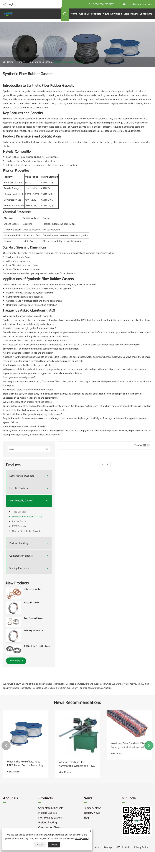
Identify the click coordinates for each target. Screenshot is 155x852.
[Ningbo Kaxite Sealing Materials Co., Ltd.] (8, 14)
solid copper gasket (32, 589)
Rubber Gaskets (20, 521)
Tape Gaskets (19, 512)
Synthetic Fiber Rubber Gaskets (68, 62)
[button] (6, 745)
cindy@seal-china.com (139, 4)
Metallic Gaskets (18, 488)
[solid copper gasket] (13, 593)
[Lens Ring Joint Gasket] (13, 622)
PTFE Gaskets (19, 526)
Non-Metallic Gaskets (39, 62)
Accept (54, 845)
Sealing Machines (19, 568)
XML (127, 847)
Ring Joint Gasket (31, 602)
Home (74, 14)
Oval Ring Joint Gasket (33, 630)
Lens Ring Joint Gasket (33, 618)
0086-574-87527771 (103, 4)
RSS (118, 847)
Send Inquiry (131, 14)
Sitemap (108, 847)
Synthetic (34, 86)
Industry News (92, 813)
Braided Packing (18, 543)
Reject (40, 845)
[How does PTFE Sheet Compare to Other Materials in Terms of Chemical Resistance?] (129, 724)
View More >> (13, 772)
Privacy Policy (141, 847)
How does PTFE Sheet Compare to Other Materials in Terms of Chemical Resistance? (128, 745)
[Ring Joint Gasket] (13, 608)
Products (96, 14)
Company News (92, 808)
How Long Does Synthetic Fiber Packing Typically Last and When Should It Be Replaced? (77, 745)
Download (116, 14)
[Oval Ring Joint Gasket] (13, 635)
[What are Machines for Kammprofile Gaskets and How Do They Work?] (25, 733)
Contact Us (146, 14)
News (106, 14)
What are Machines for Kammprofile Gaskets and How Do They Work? (24, 764)
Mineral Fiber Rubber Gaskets (26, 531)
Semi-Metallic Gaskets (21, 476)
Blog (86, 817)
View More (15, 661)
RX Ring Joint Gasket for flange (37, 646)
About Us (84, 14)
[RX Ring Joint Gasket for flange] (13, 650)
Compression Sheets (21, 556)
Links (96, 847)
